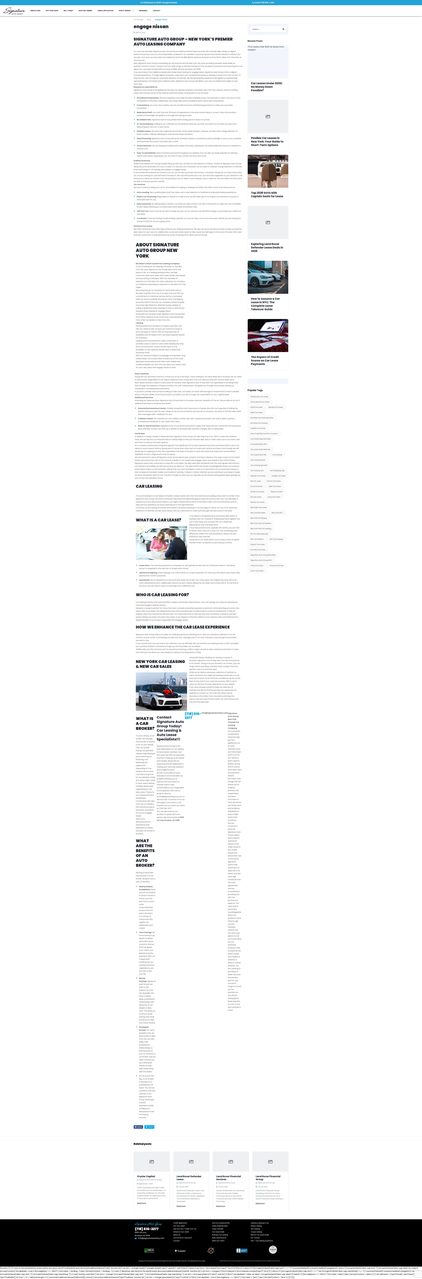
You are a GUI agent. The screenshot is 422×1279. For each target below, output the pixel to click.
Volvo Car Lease (256, 571)
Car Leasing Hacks (257, 460)
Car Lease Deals (218, 1232)
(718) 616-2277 (193, 715)
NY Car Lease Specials (259, 534)
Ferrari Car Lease (274, 481)
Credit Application (180, 1223)
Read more (141, 1203)
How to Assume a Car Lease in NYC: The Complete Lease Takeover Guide (265, 304)
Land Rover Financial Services (228, 1178)
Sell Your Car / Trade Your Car (184, 1229)
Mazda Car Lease (257, 502)
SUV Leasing (255, 1229)
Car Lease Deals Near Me (260, 449)
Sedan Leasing (256, 1226)
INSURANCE (143, 11)
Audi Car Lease (256, 407)
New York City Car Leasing (260, 528)
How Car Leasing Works (221, 1223)
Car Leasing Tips (257, 470)
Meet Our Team (218, 1241)
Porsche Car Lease (257, 550)
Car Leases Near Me (258, 455)
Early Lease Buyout (219, 1238)
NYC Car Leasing (276, 539)
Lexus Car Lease (273, 497)
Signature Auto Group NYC (261, 560)
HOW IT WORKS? (125, 11)
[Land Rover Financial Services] (231, 1162)
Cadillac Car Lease (258, 428)
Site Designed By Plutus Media (196, 1261)
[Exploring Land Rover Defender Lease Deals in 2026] (268, 222)
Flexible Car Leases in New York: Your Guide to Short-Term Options (267, 141)
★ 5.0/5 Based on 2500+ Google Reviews (158, 2)
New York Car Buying (258, 518)
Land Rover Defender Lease (189, 1178)
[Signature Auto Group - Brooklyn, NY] (14, 10)
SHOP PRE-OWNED (85, 11)
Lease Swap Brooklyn (220, 1226)
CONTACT (156, 11)
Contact (176, 1241)
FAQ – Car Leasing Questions (262, 1241)
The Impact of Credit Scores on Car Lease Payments (265, 360)
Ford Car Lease (256, 486)
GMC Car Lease (275, 486)
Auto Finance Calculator (182, 1238)
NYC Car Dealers (257, 539)
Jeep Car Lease (276, 492)
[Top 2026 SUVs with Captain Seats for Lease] (268, 171)
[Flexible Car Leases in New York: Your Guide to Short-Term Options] (268, 116)
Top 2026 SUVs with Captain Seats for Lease (267, 194)
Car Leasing (277, 455)
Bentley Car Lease (276, 407)
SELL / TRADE (68, 11)
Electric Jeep (255, 481)
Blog (149, 19)
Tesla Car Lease (256, 565)
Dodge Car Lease (279, 476)
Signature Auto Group (169, 1261)
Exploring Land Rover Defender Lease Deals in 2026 (267, 247)
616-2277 (147, 1229)
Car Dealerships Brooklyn (260, 439)
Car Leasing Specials (258, 465)
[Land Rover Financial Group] (270, 1162)
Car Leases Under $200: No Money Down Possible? (266, 87)
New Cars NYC (277, 513)
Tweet (150, 1127)
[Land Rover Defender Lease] (191, 1162)
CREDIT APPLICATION (105, 11)
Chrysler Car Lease (258, 476)
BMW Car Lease (256, 412)
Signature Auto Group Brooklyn (263, 555)
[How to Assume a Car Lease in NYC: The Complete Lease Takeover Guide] (268, 277)
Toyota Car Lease (276, 565)
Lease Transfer (217, 1229)
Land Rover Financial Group (268, 1178)
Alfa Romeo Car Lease (259, 397)
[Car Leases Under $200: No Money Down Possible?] (268, 61)
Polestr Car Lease (257, 544)
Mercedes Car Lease (258, 507)
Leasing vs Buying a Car (260, 1223)
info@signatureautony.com (215, 713)
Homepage (138, 19)
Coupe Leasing (256, 1232)
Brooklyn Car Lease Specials (261, 418)
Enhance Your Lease (181, 1232)
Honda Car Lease (257, 492)
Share (139, 1127)
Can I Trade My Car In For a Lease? (264, 433)
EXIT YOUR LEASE (52, 11)
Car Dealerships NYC (258, 444)
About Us (176, 1235)
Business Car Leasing (220, 1235)
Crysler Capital (146, 1176)
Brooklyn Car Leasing (258, 423)
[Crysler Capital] (152, 1162)
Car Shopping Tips (277, 470)
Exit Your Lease (179, 1226)
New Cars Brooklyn (257, 513)
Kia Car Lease (255, 497)
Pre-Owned (255, 1238)
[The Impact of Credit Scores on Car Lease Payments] (268, 335)
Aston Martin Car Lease (259, 402)
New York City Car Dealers (260, 523)
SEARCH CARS (35, 11)
